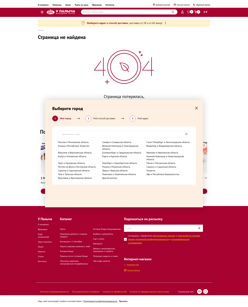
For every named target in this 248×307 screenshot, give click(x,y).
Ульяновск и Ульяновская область (119, 174)
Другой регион (109, 177)
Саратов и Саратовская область (74, 170)
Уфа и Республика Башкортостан (162, 174)
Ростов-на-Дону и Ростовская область (77, 166)
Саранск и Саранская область (161, 166)
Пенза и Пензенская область (160, 163)
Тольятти (150, 170)
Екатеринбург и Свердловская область (121, 152)
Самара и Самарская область (116, 142)
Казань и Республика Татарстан (73, 145)
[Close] (196, 108)
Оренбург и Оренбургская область (119, 163)
